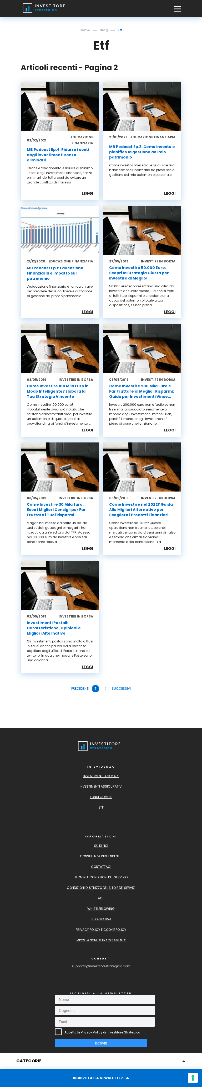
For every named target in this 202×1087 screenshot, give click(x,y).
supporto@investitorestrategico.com (101, 966)
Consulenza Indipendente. (101, 856)
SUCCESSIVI (121, 689)
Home (84, 30)
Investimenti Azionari (101, 776)
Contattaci (101, 866)
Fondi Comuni (101, 797)
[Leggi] (60, 141)
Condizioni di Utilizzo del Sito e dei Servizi (101, 887)
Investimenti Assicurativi (101, 786)
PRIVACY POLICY (88, 929)
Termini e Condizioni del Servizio (101, 877)
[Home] (45, 12)
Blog (104, 30)
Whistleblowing (101, 908)
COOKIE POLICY (114, 929)
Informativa (101, 919)
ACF (101, 898)
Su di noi (101, 845)
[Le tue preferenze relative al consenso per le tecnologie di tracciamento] (193, 1078)
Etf (101, 807)
